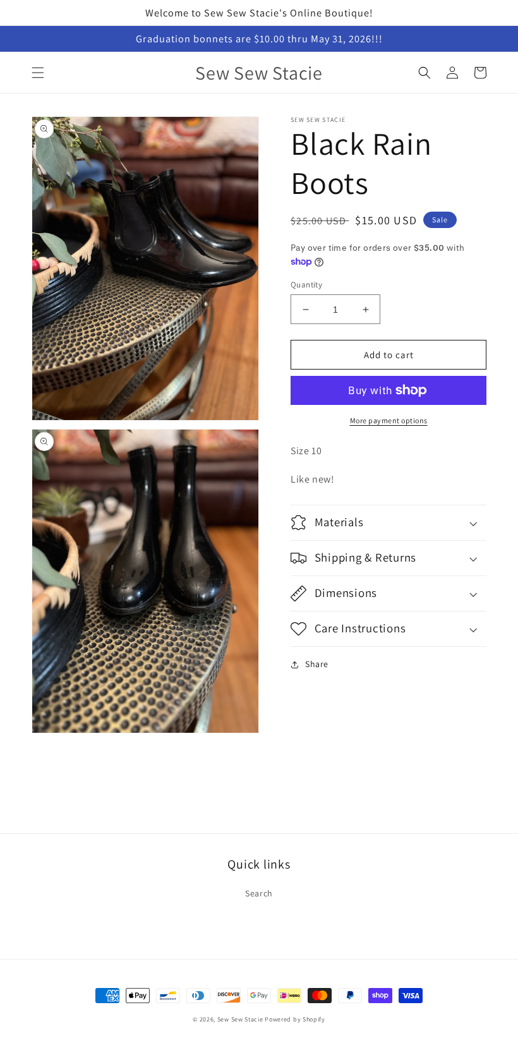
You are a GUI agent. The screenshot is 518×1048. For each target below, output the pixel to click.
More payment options (389, 420)
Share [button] (316, 664)
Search (259, 893)
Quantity (306, 284)
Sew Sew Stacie (240, 1019)
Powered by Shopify (295, 1019)
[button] (38, 73)
